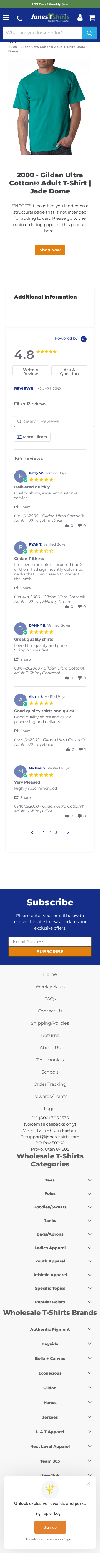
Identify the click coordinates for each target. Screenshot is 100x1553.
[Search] (89, 33)
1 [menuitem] (43, 832)
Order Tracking (50, 1084)
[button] (23, 506)
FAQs (50, 998)
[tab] (30, 370)
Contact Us (50, 1011)
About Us (50, 1047)
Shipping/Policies (50, 1023)
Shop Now (50, 250)
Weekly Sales (50, 986)
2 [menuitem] (50, 832)
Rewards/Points (50, 1096)
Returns (50, 1035)
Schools (50, 1072)
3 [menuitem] (56, 832)
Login (50, 1108)
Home (13, 42)
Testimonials (50, 1059)
